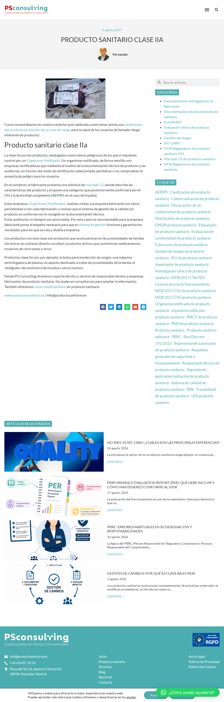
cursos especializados (50, 286)
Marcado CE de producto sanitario (189, 159)
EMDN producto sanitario (175, 225)
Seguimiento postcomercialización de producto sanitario (182, 376)
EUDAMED (172, 122)
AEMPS (161, 192)
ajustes (131, 697)
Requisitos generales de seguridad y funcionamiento (181, 356)
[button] (206, 9)
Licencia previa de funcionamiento (182, 284)
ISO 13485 (172, 143)
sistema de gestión (92, 224)
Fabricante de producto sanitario (181, 244)
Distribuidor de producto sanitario (182, 218)
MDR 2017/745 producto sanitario (183, 297)
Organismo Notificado (43, 160)
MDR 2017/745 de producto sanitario (185, 290)
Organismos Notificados (47, 203)
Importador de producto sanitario (181, 264)
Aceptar (155, 695)
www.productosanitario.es (24, 295)
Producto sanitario (170, 330)
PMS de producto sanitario (192, 323)
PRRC (176, 336)
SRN (190, 389)
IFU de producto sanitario (191, 258)
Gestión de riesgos (178, 138)
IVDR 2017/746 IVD (188, 277)
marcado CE (95, 185)
